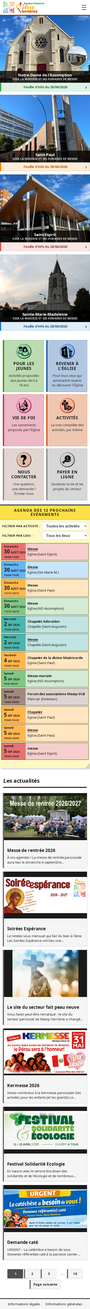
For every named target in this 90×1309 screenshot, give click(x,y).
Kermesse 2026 (23, 1085)
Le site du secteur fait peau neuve (43, 1007)
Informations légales (24, 1304)
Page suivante (45, 1284)
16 (75, 1273)
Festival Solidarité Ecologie (36, 1164)
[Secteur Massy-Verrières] (23, 7)
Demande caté (22, 1242)
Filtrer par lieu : (17, 535)
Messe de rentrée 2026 (31, 850)
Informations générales (63, 1304)
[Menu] (84, 7)
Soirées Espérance (26, 929)
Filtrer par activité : (21, 526)
